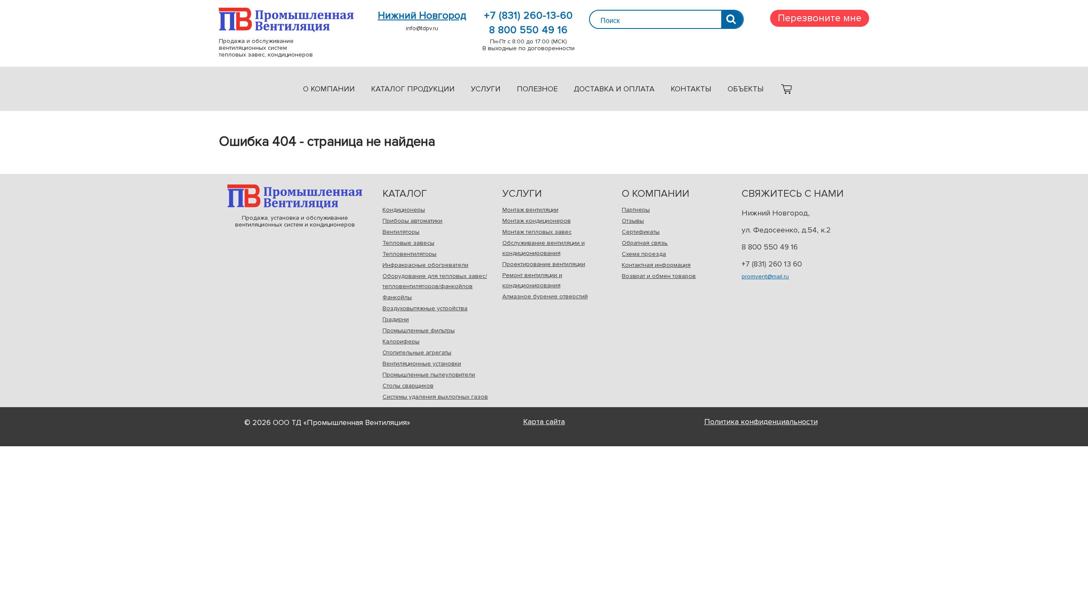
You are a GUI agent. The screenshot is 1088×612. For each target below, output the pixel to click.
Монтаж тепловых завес (537, 231)
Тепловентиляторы (409, 254)
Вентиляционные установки (421, 363)
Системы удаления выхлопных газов (435, 396)
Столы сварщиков (408, 385)
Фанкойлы (397, 297)
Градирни (395, 319)
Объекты (746, 89)
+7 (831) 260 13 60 (772, 264)
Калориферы (400, 341)
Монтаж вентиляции (530, 209)
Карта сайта (544, 421)
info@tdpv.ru (422, 28)
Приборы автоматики (412, 220)
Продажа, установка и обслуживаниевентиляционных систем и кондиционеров (294, 196)
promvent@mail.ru (765, 276)
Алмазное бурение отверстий (545, 296)
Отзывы (633, 220)
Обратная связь (645, 242)
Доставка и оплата (614, 89)
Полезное (537, 89)
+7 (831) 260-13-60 (528, 16)
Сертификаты (641, 231)
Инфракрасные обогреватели (425, 265)
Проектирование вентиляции (543, 264)
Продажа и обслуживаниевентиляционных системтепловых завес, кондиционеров (286, 20)
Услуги (486, 89)
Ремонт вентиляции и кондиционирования (532, 280)
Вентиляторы (400, 231)
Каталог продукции (413, 89)
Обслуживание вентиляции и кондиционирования (543, 248)
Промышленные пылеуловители (428, 374)
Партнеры (636, 209)
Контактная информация (656, 265)
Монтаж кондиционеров (536, 220)
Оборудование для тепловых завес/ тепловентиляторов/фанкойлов (434, 281)
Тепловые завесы (408, 242)
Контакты (691, 89)
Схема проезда (644, 254)
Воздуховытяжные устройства (425, 308)
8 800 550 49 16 (528, 30)
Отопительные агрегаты (416, 352)
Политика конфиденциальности (761, 421)
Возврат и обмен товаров (659, 276)
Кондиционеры (403, 209)
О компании (329, 89)
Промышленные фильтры (418, 330)
